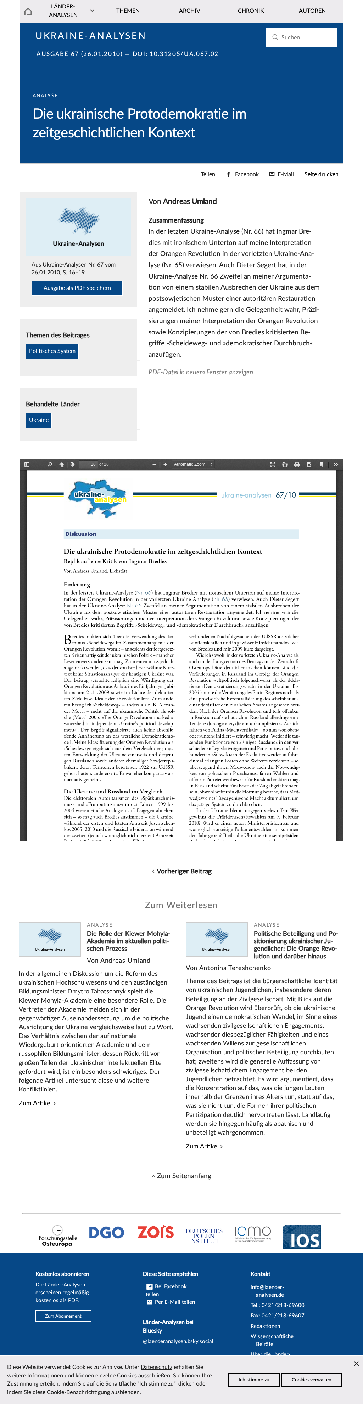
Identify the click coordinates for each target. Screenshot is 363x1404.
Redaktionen (265, 1326)
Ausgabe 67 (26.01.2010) (80, 54)
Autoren (312, 11)
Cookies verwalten (311, 1379)
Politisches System (52, 351)
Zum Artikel (35, 1103)
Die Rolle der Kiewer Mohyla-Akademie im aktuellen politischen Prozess (129, 941)
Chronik (251, 11)
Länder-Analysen (63, 11)
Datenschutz (156, 1367)
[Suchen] (275, 37)
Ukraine (39, 420)
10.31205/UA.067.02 (184, 54)
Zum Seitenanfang (184, 1176)
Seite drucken (322, 174)
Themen (128, 11)
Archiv (189, 11)
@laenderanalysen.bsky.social (178, 1341)
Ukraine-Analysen (91, 36)
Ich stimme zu (254, 1379)
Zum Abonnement (63, 1316)
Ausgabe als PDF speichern (77, 288)
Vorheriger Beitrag (184, 871)
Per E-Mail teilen (174, 1302)
